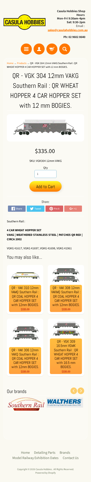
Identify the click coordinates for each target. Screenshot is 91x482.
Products (22, 63)
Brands (65, 452)
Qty (45, 168)
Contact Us (71, 458)
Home (10, 63)
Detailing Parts (44, 452)
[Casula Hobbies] (25, 22)
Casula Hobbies (44, 469)
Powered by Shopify (45, 472)
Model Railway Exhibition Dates (35, 458)
